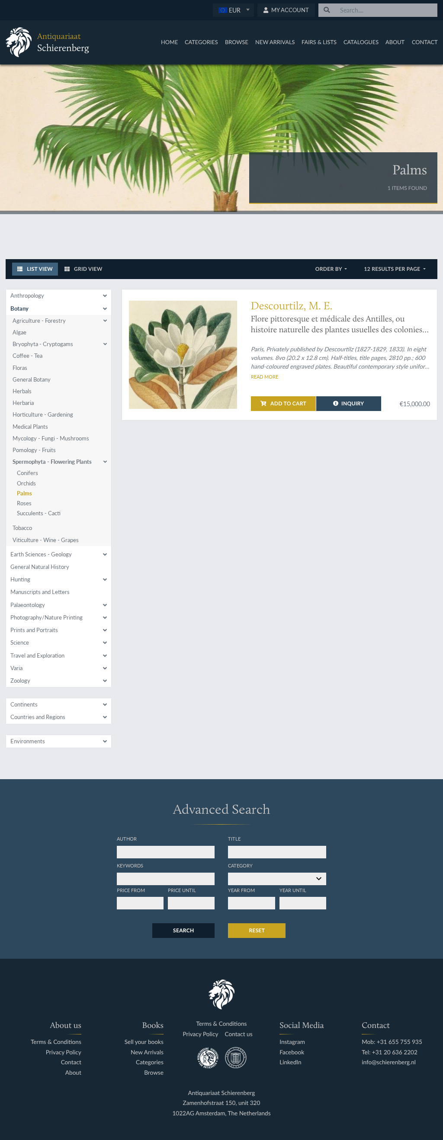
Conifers (27, 473)
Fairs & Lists (319, 42)
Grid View (88, 269)
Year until (292, 889)
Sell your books (144, 1042)
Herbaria (23, 403)
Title (234, 838)
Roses (24, 503)
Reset (257, 930)
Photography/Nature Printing (46, 617)
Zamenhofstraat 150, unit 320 (221, 1103)
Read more (264, 376)
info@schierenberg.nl (389, 1062)
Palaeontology (27, 605)
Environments (27, 741)
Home (169, 42)
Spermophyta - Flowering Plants (52, 462)
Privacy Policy (63, 1052)
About (394, 42)
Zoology (20, 680)
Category (240, 865)
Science (19, 642)
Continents (24, 704)
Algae (19, 332)
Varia (16, 668)
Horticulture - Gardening (43, 414)
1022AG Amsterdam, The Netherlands (221, 1113)
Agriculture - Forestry (39, 320)
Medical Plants (30, 426)
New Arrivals (275, 42)
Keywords (130, 865)
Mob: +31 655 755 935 (392, 1042)
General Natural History (39, 567)
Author (127, 838)
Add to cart (287, 403)
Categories (201, 42)
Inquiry (352, 403)
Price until (182, 889)
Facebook (291, 1052)
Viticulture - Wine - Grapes (46, 540)
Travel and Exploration (37, 655)
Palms (24, 493)
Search (183, 930)
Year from (241, 889)
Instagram (292, 1042)
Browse (236, 42)
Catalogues (361, 42)
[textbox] (233, 10)
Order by (329, 269)
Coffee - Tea (27, 356)
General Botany (32, 379)
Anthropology (27, 295)
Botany (19, 308)
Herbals (22, 391)
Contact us (239, 1034)
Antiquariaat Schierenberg (221, 1093)
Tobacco (22, 528)
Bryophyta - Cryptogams (43, 344)
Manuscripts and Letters (40, 592)
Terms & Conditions (56, 1042)
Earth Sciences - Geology (41, 554)
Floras (20, 368)
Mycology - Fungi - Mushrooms (51, 438)
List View (39, 269)
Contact (425, 42)
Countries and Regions (37, 717)
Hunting (20, 579)
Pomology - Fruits (34, 450)
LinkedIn (290, 1062)
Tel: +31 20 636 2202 (389, 1052)
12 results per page (392, 269)
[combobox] (233, 10)
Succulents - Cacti (39, 513)
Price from (131, 889)
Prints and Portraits (34, 630)
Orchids (26, 483)
